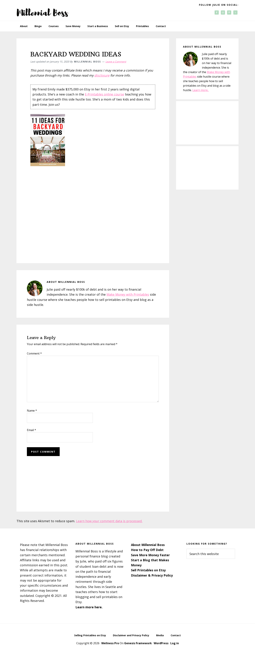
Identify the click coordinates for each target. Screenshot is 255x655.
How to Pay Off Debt (147, 550)
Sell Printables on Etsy (148, 570)
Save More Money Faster (150, 555)
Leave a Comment (115, 61)
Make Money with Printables (128, 294)
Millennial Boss (42, 10)
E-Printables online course (104, 94)
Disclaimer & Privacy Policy (152, 575)
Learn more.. (200, 90)
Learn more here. (89, 607)
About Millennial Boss (148, 545)
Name (32, 410)
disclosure (101, 75)
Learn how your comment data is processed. (109, 521)
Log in (174, 643)
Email (31, 430)
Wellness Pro (110, 643)
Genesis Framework (138, 643)
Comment (34, 353)
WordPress (161, 643)
